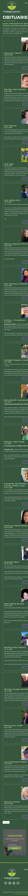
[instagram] (13, 883)
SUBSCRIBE (14, 848)
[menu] (25, 3)
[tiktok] (18, 883)
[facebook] (5, 883)
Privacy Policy (19, 894)
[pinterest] (9, 883)
